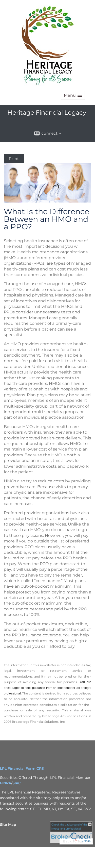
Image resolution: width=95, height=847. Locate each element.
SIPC (16, 783)
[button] (73, 95)
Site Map (8, 824)
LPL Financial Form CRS (22, 768)
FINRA (5, 783)
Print (14, 158)
